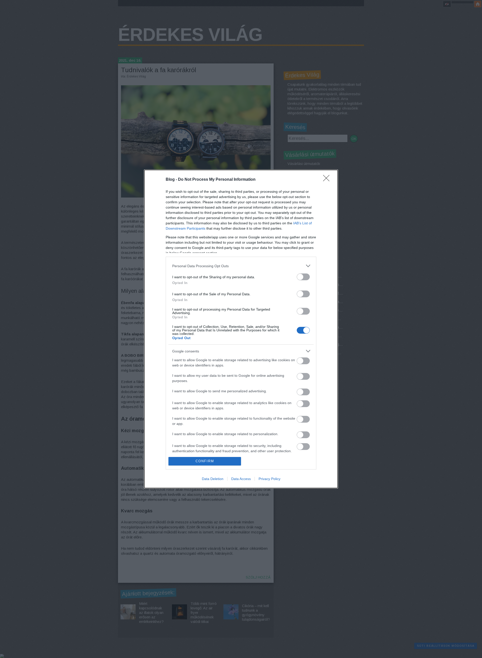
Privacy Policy (269, 479)
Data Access (241, 479)
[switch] (303, 276)
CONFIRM (205, 461)
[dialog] (241, 329)
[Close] (328, 179)
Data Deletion (212, 479)
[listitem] (241, 265)
